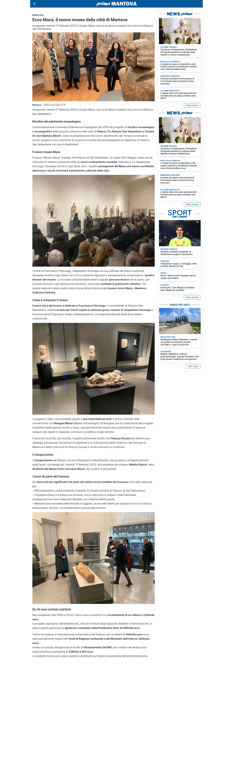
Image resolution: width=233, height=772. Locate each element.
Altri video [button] (193, 366)
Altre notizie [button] (192, 105)
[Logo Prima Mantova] (116, 3)
